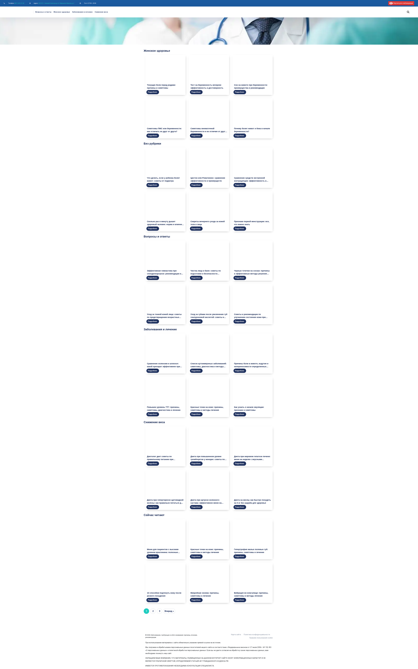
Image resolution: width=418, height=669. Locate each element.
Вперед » (169, 611)
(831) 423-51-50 (19, 3)
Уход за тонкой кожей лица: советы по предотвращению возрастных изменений (164, 317)
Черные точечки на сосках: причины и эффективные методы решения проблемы (252, 274)
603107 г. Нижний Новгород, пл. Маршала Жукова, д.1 (56, 3)
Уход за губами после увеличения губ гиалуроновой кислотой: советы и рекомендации (208, 317)
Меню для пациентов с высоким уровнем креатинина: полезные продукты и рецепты (162, 552)
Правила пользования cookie (261, 638)
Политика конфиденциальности (257, 635)
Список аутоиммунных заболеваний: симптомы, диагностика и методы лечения (208, 367)
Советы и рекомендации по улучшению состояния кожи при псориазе (250, 317)
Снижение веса (101, 12)
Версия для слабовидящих (403, 3)
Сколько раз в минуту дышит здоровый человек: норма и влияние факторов (165, 224)
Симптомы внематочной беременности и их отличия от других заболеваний (209, 131)
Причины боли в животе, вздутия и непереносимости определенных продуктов (251, 367)
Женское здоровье (62, 12)
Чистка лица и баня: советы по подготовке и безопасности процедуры (205, 274)
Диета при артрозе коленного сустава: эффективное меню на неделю (206, 503)
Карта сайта (236, 635)
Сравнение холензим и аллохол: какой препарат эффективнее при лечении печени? (163, 367)
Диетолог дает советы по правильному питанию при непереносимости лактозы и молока (164, 459)
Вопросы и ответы (43, 12)
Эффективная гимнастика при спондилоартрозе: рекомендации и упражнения (164, 274)
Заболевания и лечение (82, 12)
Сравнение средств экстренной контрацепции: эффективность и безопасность (250, 181)
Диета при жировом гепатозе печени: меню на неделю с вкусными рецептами (252, 459)
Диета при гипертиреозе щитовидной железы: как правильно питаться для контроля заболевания (165, 503)
